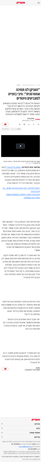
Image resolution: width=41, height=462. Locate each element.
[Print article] (19, 124)
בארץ (18, 85)
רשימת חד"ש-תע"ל (13, 167)
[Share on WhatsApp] (24, 124)
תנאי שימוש (36, 459)
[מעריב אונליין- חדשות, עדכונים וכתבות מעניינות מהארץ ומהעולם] (20, 3)
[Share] (38, 124)
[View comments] (5, 124)
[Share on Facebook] (33, 124)
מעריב (38, 85)
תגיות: (38, 368)
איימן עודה (28, 370)
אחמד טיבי (36, 370)
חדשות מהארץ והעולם (28, 85)
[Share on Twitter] (29, 124)
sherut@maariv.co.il (26, 447)
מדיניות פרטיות (26, 459)
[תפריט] (39, 3)
